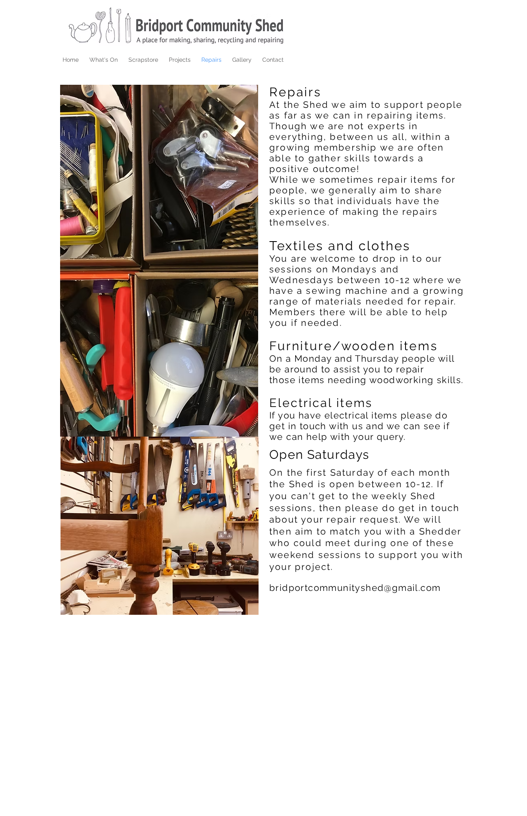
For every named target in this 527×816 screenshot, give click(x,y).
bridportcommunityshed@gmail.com (355, 587)
